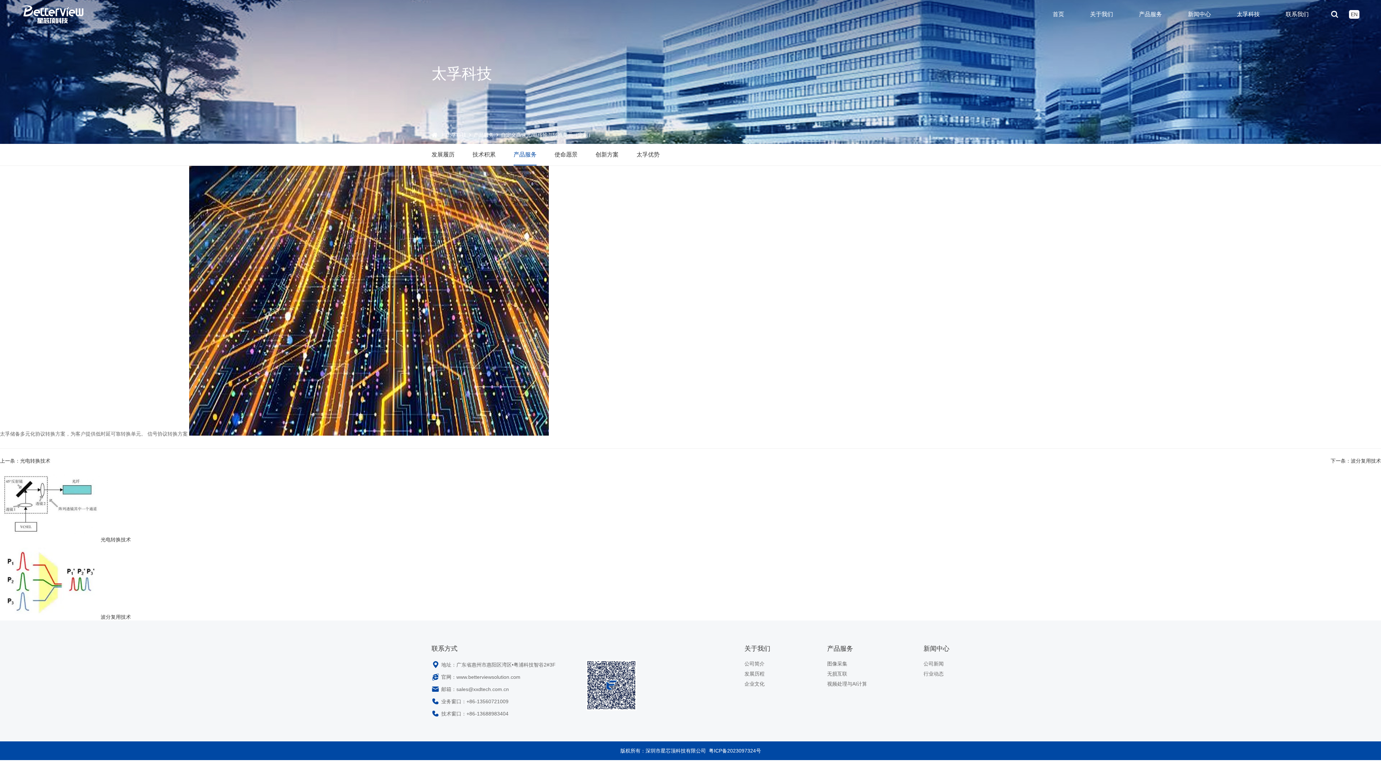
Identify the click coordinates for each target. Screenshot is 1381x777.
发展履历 (443, 154)
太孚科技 (1248, 14)
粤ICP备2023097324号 (735, 751)
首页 (1058, 14)
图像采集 (837, 664)
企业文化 (754, 684)
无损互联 (837, 674)
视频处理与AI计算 (847, 684)
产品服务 (1150, 14)
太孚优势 (648, 154)
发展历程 (754, 674)
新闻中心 (1199, 14)
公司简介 (754, 664)
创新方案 (607, 154)
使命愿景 (566, 154)
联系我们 (1297, 14)
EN (1354, 14)
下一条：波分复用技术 (1356, 461)
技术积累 (484, 154)
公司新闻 (934, 664)
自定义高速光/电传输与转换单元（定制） (547, 135)
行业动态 (934, 674)
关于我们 (1101, 14)
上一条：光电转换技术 (25, 461)
